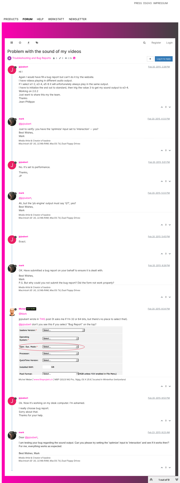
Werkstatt (56, 19)
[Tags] (37, 42)
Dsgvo (147, 3)
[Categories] (11, 42)
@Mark (23, 313)
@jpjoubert (25, 123)
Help (40, 19)
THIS (42, 318)
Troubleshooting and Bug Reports (31, 57)
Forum (28, 19)
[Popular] (28, 42)
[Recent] (20, 42)
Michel (22, 308)
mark (21, 118)
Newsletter (77, 19)
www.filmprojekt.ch (43, 379)
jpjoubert (23, 66)
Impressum (160, 3)
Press (138, 3)
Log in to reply (164, 58)
